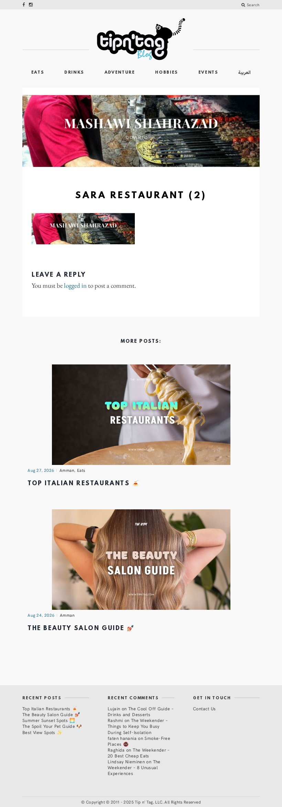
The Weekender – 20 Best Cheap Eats (139, 752)
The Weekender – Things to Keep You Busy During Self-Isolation (137, 726)
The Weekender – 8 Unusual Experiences (134, 767)
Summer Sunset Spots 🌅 (48, 720)
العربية (244, 72)
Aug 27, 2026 (41, 470)
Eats (37, 72)
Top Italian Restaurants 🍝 (84, 483)
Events (208, 72)
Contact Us (204, 708)
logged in (75, 286)
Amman (67, 470)
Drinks (74, 72)
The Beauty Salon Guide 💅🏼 (81, 628)
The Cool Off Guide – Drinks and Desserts (140, 711)
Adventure (120, 72)
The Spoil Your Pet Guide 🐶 (52, 726)
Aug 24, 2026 (41, 615)
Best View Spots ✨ (42, 732)
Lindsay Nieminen (126, 761)
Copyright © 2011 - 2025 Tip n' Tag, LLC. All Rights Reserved (143, 802)
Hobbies (166, 72)
